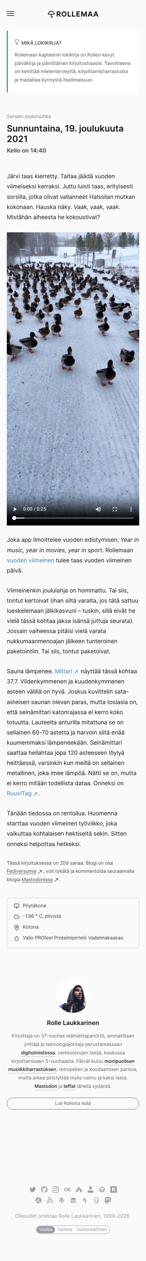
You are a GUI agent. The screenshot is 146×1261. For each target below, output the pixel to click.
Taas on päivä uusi (126, 1132)
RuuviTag (19, 793)
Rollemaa (77, 14)
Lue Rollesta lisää (73, 1103)
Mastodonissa (37, 880)
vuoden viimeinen (30, 560)
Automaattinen (92, 1229)
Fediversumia (21, 871)
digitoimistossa (38, 1053)
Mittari (63, 671)
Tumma (64, 1229)
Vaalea (46, 1229)
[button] (10, 13)
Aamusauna (19, 1132)
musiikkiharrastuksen (32, 1069)
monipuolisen (120, 1061)
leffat (70, 1086)
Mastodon (46, 1086)
